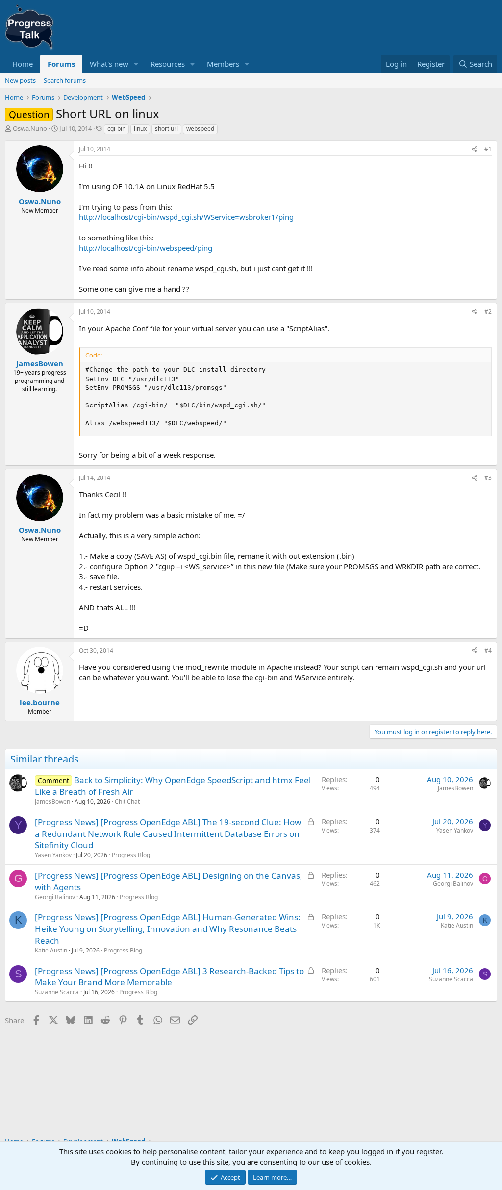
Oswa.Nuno (30, 128)
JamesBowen (52, 801)
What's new (109, 64)
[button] (136, 64)
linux (140, 128)
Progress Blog (131, 855)
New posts (20, 80)
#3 (488, 478)
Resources (168, 64)
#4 (488, 650)
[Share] (474, 149)
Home (22, 64)
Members (223, 64)
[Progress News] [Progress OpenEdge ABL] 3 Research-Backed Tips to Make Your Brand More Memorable (169, 976)
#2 (488, 312)
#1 (488, 149)
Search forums (65, 80)
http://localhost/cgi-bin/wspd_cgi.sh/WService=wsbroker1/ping (186, 217)
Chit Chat (127, 801)
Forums (61, 64)
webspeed (200, 128)
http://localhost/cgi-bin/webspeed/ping (145, 248)
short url (166, 128)
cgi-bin (116, 128)
